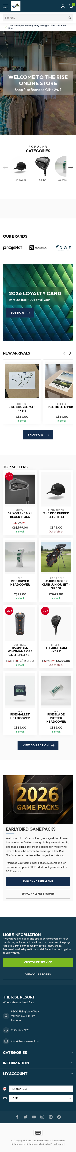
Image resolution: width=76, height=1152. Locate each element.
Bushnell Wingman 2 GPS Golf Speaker (20, 651)
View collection (36, 745)
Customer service (38, 962)
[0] (71, 6)
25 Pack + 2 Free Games (38, 893)
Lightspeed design (36, 1144)
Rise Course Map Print (22, 409)
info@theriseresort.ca (25, 1041)
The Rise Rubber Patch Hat (56, 515)
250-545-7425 (20, 1030)
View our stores (38, 974)
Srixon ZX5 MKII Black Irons (20, 515)
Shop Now (35, 434)
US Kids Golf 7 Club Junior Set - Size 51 (56, 584)
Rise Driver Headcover (20, 582)
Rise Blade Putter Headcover (56, 718)
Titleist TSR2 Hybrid (56, 649)
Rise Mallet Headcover (20, 716)
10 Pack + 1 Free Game (38, 881)
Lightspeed (17, 1144)
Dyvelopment (57, 1144)
